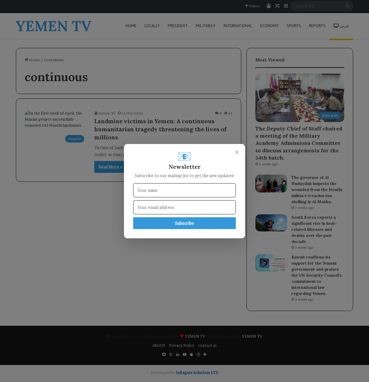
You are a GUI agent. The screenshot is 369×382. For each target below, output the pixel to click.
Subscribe (184, 223)
